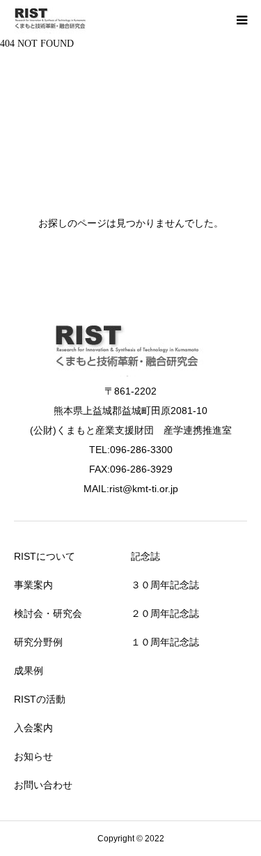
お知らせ (33, 756)
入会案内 (33, 727)
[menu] (241, 19)
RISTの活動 (39, 699)
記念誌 (145, 556)
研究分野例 (38, 642)
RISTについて (44, 556)
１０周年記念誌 (165, 642)
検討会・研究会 (48, 613)
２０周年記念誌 (165, 613)
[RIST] (52, 19)
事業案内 (33, 584)
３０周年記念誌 (165, 584)
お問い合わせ (43, 784)
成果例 (28, 670)
